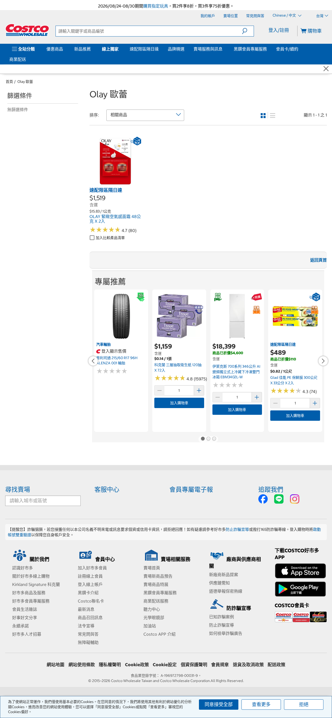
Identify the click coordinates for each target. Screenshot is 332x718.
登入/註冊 (278, 30)
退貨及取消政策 (248, 665)
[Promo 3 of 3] (214, 439)
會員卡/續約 (287, 49)
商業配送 (17, 59)
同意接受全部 (219, 704)
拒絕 (303, 704)
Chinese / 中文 (285, 15)
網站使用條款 (81, 665)
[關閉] (326, 69)
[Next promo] (323, 361)
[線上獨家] (120, 49)
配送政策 (276, 665)
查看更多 (261, 704)
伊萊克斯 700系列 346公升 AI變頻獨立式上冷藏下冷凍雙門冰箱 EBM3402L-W (236, 371)
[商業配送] (27, 59)
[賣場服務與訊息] (224, 49)
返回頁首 (318, 260)
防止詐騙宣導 (237, 529)
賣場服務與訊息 (208, 49)
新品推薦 (82, 49)
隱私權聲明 (110, 665)
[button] (248, 31)
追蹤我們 (270, 489)
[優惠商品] (64, 49)
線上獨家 (110, 49)
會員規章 (220, 665)
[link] (115, 184)
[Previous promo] (93, 361)
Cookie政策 (137, 665)
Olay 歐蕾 (25, 81)
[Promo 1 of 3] (202, 439)
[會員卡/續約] (299, 49)
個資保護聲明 (194, 665)
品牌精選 (176, 49)
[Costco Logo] (27, 30)
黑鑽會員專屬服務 (250, 49)
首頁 (9, 81)
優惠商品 (54, 49)
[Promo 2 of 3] (208, 439)
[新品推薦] (92, 49)
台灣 (319, 15)
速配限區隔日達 (144, 49)
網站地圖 (55, 665)
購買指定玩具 (155, 6)
